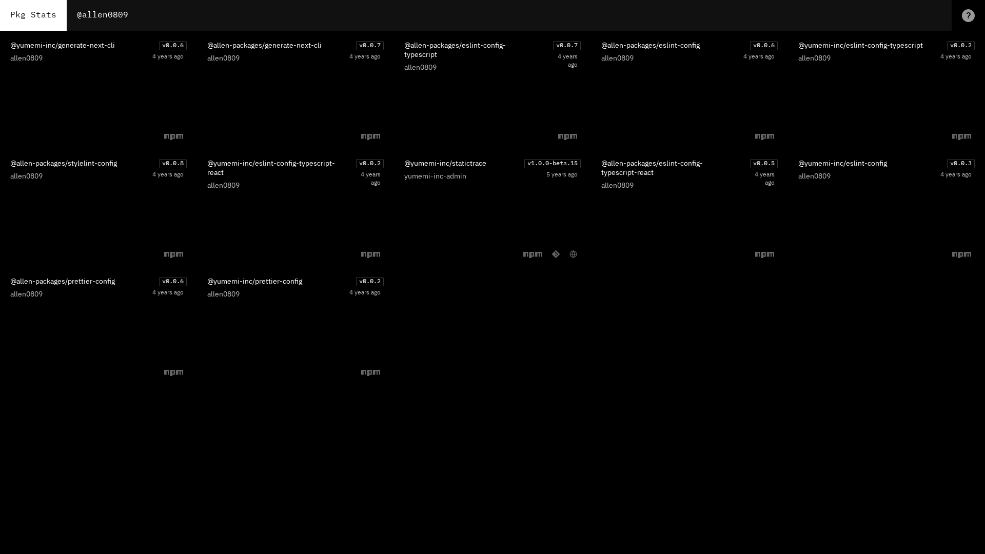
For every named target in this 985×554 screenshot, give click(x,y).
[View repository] (555, 254)
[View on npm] (174, 136)
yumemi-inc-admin (435, 176)
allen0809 (26, 58)
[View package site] (573, 254)
